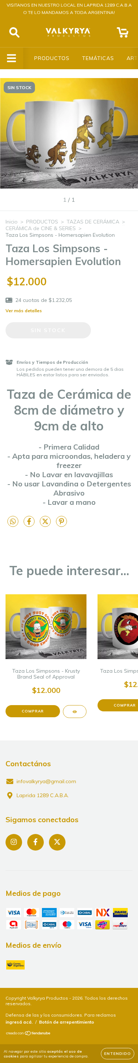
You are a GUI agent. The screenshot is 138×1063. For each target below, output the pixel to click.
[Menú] (11, 58)
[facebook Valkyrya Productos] (35, 842)
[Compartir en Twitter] (46, 524)
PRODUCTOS (52, 58)
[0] (123, 34)
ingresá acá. (19, 1022)
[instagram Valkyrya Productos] (14, 842)
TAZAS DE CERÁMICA (93, 221)
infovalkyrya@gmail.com (46, 781)
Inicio (12, 221)
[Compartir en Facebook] (30, 524)
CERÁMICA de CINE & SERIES (41, 228)
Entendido (117, 1053)
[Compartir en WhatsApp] (12, 522)
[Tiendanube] (29, 1034)
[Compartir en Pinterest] (61, 524)
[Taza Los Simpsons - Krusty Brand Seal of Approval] (74, 711)
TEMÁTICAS (98, 58)
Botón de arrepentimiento (66, 1022)
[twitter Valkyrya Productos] (57, 842)
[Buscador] (14, 32)
